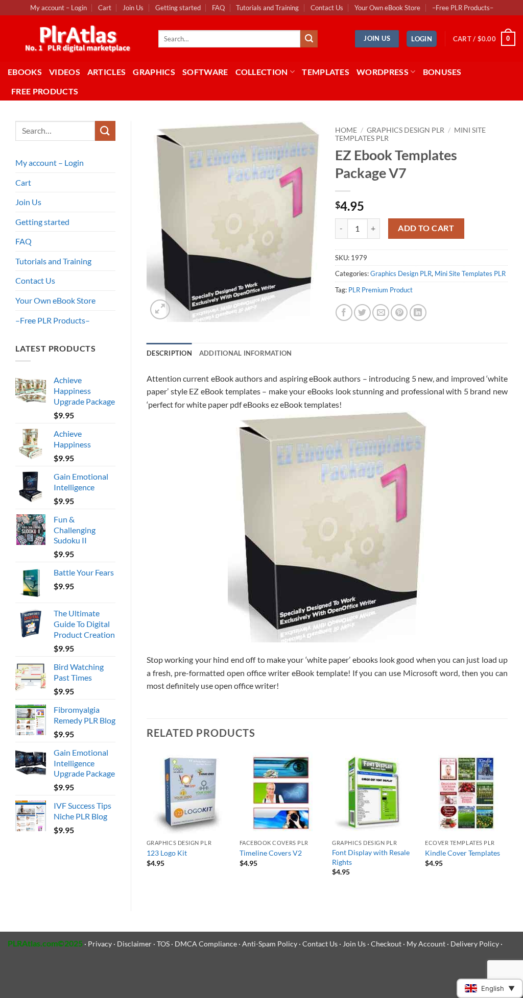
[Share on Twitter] (362, 312)
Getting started (178, 8)
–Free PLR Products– (462, 8)
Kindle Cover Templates (462, 853)
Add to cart (426, 228)
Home (346, 130)
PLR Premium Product (380, 290)
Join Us (133, 8)
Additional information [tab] (245, 353)
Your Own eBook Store (387, 8)
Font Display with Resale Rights (371, 857)
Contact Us (327, 8)
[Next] (507, 823)
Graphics (154, 72)
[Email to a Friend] (380, 312)
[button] (422, 39)
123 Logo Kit (167, 853)
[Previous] (147, 823)
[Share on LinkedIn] (418, 312)
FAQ (218, 8)
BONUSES (442, 72)
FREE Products (44, 91)
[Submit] (309, 38)
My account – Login (58, 8)
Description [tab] (169, 353)
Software (205, 72)
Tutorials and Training (267, 8)
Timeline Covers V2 (271, 853)
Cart (104, 8)
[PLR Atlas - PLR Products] (75, 38)
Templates (325, 72)
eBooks (25, 72)
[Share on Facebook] (344, 312)
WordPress (382, 72)
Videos (64, 72)
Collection (261, 72)
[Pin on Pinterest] (399, 312)
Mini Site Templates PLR (470, 273)
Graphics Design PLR (405, 130)
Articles (106, 72)
